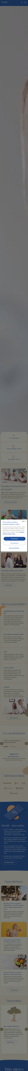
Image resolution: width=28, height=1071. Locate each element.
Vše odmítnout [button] (14, 543)
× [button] (24, 521)
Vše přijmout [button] (14, 538)
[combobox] (23, 521)
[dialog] (14, 535)
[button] (14, 548)
